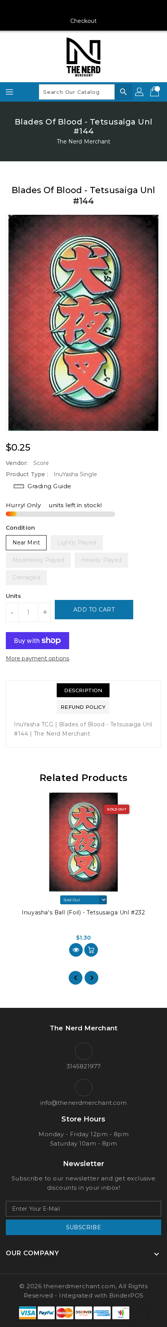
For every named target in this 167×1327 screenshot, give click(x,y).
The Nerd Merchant (84, 141)
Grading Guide (49, 486)
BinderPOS (126, 1295)
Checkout (83, 20)
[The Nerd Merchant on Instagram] (69, 9)
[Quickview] (76, 950)
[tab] (83, 690)
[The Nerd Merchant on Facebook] (54, 9)
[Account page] (140, 92)
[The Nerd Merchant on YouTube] (83, 9)
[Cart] (155, 92)
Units (13, 596)
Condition (20, 527)
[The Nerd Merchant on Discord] (98, 9)
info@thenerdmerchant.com (83, 1102)
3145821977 (83, 1066)
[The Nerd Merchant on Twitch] (113, 9)
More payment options (37, 658)
